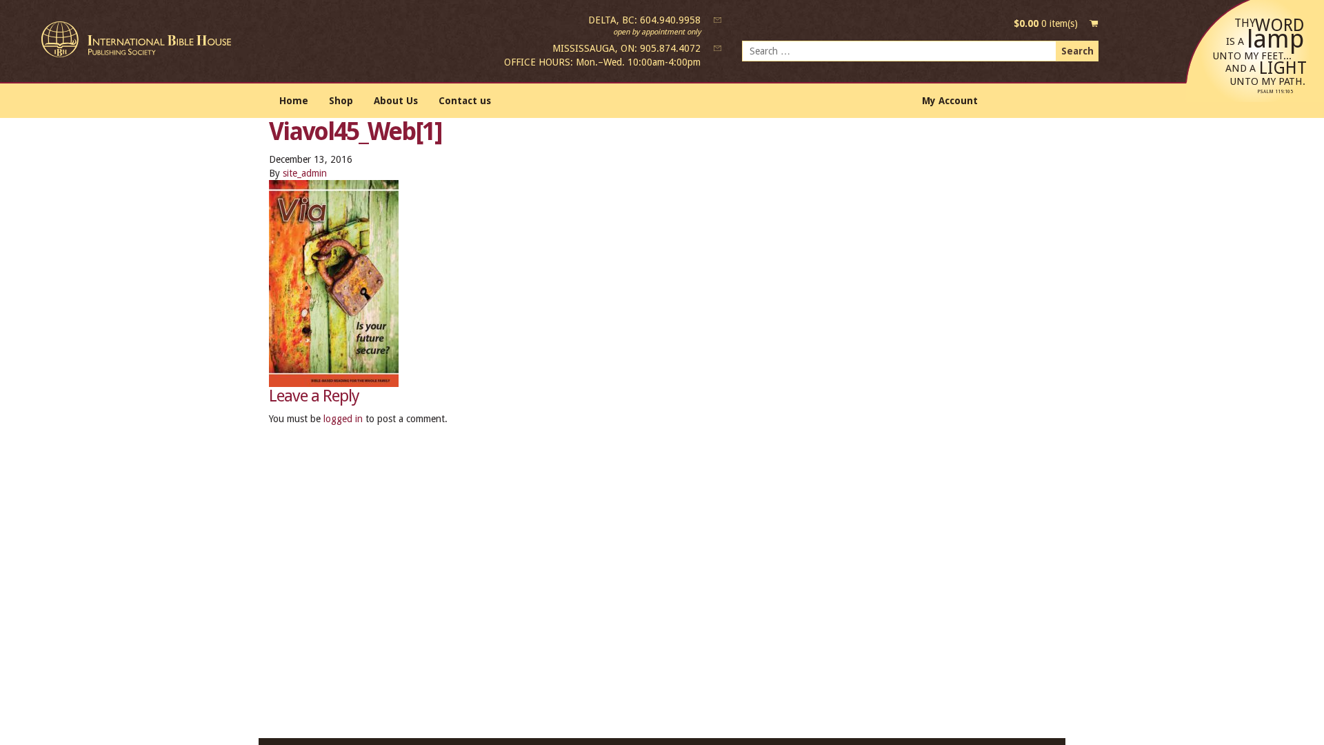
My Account (950, 100)
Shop (341, 100)
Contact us (465, 100)
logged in (343, 418)
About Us (396, 100)
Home (293, 100)
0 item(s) (1046, 23)
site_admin (305, 173)
